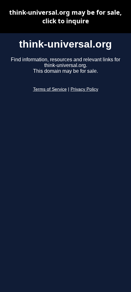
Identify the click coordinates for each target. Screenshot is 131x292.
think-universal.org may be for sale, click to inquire (65, 16)
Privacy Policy (84, 89)
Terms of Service (50, 89)
